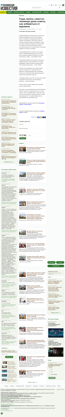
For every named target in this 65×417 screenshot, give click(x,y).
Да (51, 369)
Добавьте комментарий (23, 128)
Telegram (21, 104)
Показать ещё (31, 382)
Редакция (45, 12)
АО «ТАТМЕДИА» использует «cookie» (8, 408)
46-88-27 (17, 397)
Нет (52, 371)
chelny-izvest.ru (42, 405)
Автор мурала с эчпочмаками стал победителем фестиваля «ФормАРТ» (8, 180)
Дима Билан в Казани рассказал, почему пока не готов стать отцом (9, 306)
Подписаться (9, 357)
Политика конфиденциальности (6, 410)
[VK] (50, 5)
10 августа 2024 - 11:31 (32, 29)
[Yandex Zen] (52, 5)
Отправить (22, 138)
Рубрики (28, 12)
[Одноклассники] (39, 117)
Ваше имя (21, 124)
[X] (43, 117)
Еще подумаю (54, 374)
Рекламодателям (37, 12)
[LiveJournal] (45, 117)
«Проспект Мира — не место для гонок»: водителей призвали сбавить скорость (9, 285)
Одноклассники (27, 104)
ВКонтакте (41, 103)
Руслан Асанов (23, 29)
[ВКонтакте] (38, 117)
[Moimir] (58, 5)
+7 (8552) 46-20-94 (11, 397)
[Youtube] (56, 5)
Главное (9, 12)
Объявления (55, 265)
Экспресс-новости (19, 12)
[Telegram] (60, 5)
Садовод (21, 15)
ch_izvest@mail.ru (6, 399)
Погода (60, 262)
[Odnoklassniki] (54, 5)
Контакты (53, 12)
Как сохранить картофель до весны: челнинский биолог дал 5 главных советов (9, 316)
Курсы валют (51, 262)
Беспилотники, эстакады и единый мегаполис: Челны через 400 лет (9, 203)
